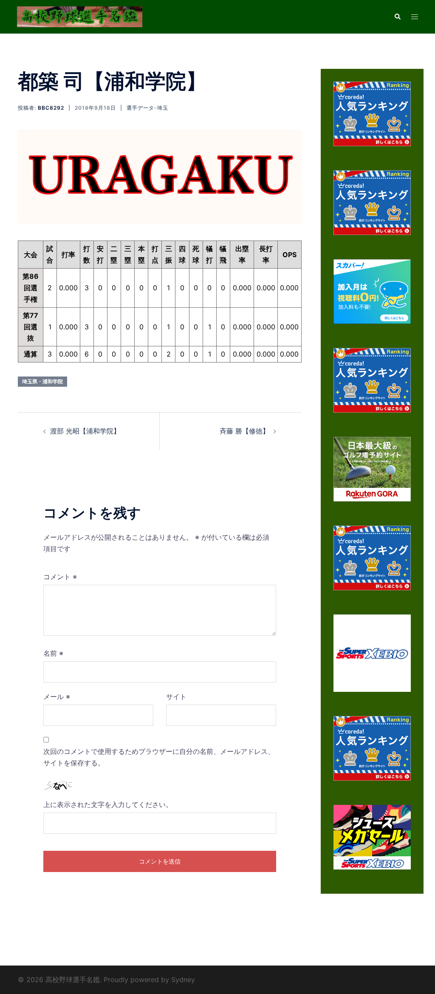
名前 (53, 653)
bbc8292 (51, 108)
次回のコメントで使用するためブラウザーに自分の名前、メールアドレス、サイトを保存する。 (158, 757)
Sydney (183, 979)
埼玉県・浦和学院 (42, 381)
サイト (176, 696)
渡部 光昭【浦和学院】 (85, 431)
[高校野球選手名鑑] (79, 16)
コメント (60, 576)
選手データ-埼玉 (147, 108)
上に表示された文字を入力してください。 (107, 804)
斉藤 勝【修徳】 (244, 431)
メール (56, 696)
